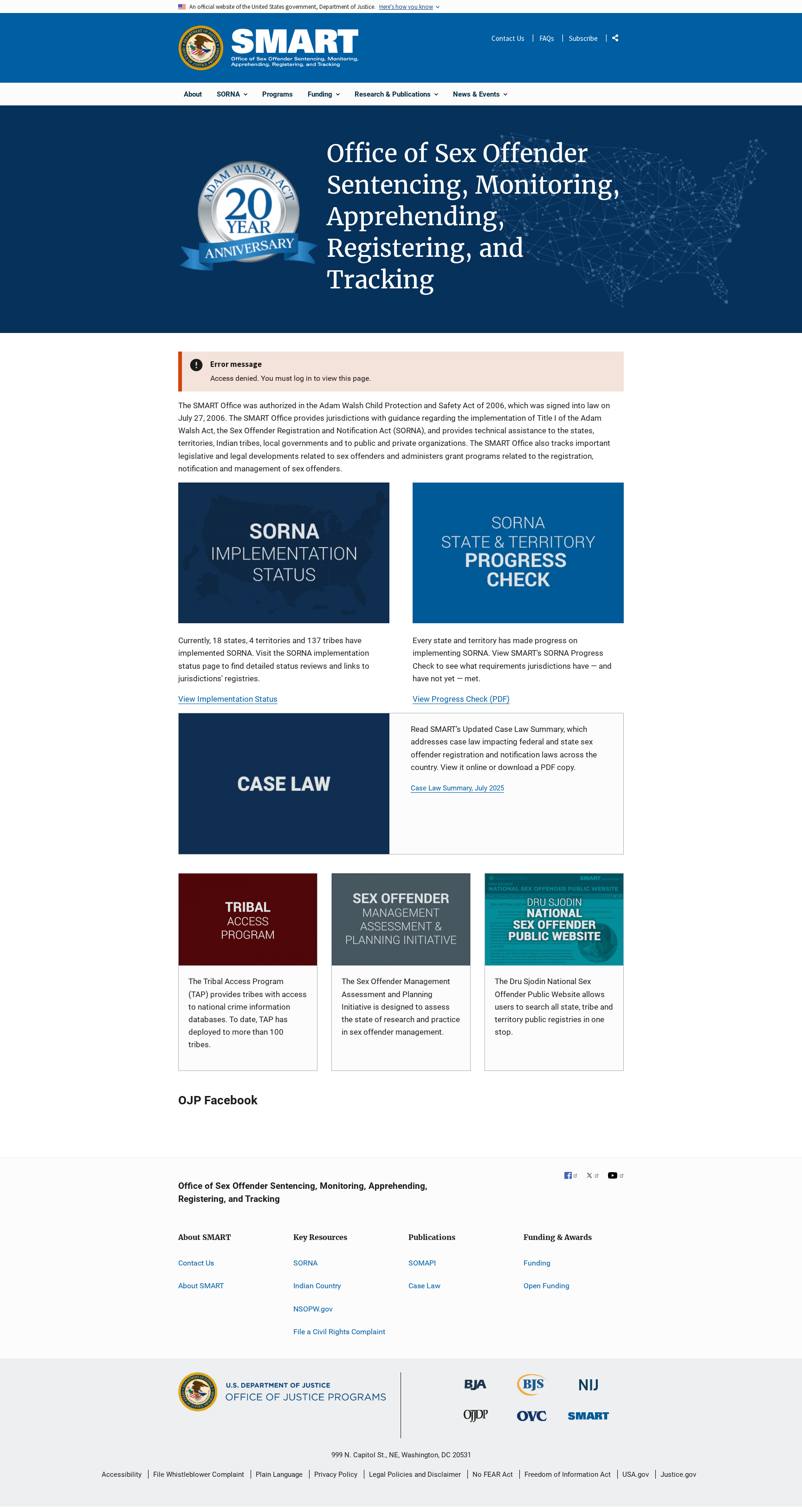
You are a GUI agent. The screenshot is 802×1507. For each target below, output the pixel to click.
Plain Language (279, 1474)
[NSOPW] (554, 920)
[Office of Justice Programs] (201, 48)
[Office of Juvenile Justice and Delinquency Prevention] (476, 1418)
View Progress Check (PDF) (461, 699)
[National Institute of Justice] (588, 1381)
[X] (593, 1176)
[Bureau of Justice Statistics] (532, 1391)
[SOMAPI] (401, 920)
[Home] (294, 47)
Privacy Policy (335, 1474)
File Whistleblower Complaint (198, 1474)
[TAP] (248, 920)
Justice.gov (678, 1474)
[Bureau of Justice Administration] (475, 1380)
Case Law (424, 1285)
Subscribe (583, 38)
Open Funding (546, 1285)
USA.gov (635, 1474)
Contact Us (508, 38)
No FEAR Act (492, 1474)
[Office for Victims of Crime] (532, 1415)
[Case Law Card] (284, 783)
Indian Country (317, 1285)
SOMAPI (422, 1263)
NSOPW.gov (313, 1309)
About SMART (201, 1285)
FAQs (546, 38)
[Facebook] (571, 1176)
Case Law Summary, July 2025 (457, 788)
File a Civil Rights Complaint (339, 1331)
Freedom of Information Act (567, 1474)
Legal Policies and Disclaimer (415, 1474)
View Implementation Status (228, 699)
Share (618, 39)
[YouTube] (616, 1176)
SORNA (305, 1263)
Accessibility (122, 1474)
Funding (537, 1263)
